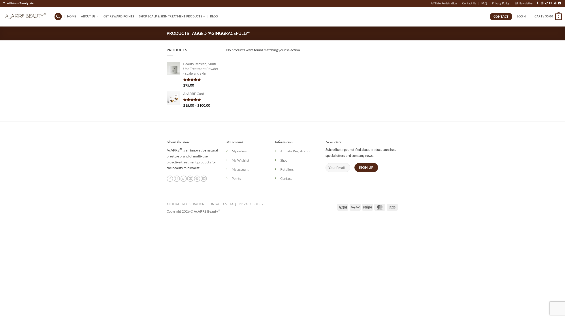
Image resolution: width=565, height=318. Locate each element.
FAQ (484, 3)
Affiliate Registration (444, 3)
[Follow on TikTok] (546, 3)
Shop (283, 160)
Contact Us (469, 3)
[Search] (58, 16)
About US (88, 16)
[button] (524, 3)
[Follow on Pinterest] (555, 3)
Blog (214, 16)
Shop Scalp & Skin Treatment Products (170, 16)
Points (236, 178)
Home (71, 16)
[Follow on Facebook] (537, 3)
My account (240, 169)
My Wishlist (240, 160)
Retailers (287, 169)
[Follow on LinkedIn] (559, 3)
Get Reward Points (119, 16)
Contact (286, 178)
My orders (239, 151)
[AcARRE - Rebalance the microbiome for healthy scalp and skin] (25, 16)
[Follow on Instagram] (542, 3)
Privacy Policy (501, 3)
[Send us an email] (550, 3)
